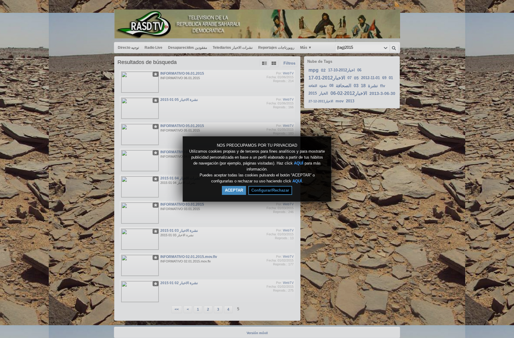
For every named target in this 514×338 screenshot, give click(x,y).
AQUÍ (298, 163)
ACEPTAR (234, 190)
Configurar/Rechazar (270, 190)
